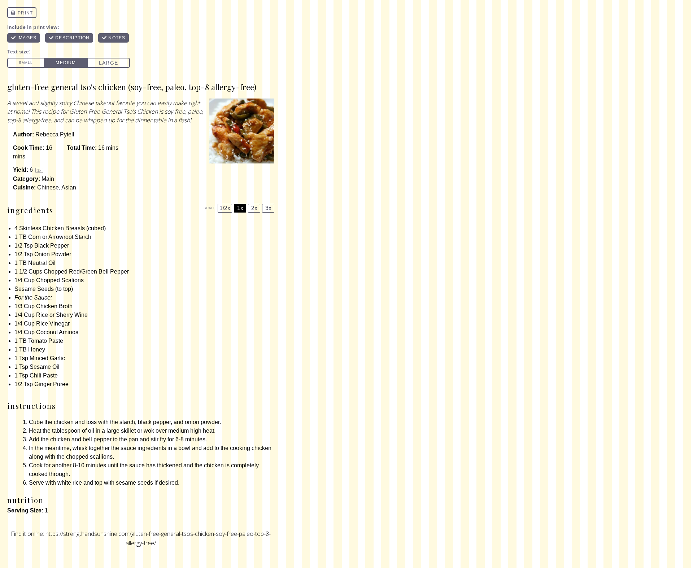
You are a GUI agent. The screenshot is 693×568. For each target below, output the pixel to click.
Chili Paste (44, 375)
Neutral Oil (42, 263)
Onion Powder (52, 254)
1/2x (224, 208)
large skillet (121, 431)
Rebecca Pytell (54, 134)
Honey (36, 349)
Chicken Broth (54, 306)
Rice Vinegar (53, 323)
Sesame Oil (45, 367)
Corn (34, 237)
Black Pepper (51, 246)
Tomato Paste (45, 341)
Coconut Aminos (57, 332)
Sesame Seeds (34, 289)
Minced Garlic (47, 358)
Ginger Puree (51, 384)
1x (240, 208)
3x (268, 208)
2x (254, 208)
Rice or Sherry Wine (62, 315)
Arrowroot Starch (69, 237)
